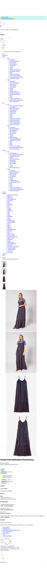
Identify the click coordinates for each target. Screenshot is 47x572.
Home (4, 257)
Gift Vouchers (13, 65)
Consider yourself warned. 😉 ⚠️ (7, 18)
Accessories (12, 59)
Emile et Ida (10, 205)
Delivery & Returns (7, 477)
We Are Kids (10, 252)
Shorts (11, 97)
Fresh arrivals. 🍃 (5, 17)
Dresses (11, 90)
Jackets (11, 67)
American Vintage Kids (12, 195)
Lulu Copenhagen (11, 222)
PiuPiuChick (9, 239)
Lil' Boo (8, 223)
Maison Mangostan (11, 229)
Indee (8, 212)
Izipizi (8, 213)
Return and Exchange (7, 531)
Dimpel (9, 203)
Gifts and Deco (13, 62)
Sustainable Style (6, 528)
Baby (4, 57)
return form (14, 525)
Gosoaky (9, 207)
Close (1, 38)
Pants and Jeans (13, 64)
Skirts (11, 141)
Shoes (11, 72)
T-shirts (11, 166)
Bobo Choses (10, 197)
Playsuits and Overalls (14, 71)
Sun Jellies (9, 245)
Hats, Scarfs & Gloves (14, 78)
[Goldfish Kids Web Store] (2, 24)
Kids (4, 103)
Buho (8, 202)
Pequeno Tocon (10, 238)
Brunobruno (10, 200)
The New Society (11, 249)
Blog (4, 255)
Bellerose (9, 196)
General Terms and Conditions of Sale (11, 530)
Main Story (9, 228)
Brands (4, 193)
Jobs (4, 534)
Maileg (8, 226)
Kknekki (9, 219)
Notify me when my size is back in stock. (9, 464)
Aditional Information (7, 475)
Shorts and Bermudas (14, 74)
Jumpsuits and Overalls (15, 140)
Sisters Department (11, 243)
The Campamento (11, 248)
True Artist (9, 251)
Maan (8, 225)
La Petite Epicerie (11, 220)
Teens (4, 150)
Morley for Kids (10, 233)
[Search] (11, 37)
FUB (8, 206)
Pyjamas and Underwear (15, 69)
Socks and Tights (13, 91)
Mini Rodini (9, 230)
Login (4, 45)
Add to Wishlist (3, 473)
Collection (5, 55)
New (4, 54)
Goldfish (9, 209)
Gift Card (5, 253)
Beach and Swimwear (14, 61)
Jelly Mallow (10, 216)
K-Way (8, 218)
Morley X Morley (11, 235)
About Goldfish (6, 527)
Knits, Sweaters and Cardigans (16, 77)
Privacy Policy (6, 533)
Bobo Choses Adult (11, 199)
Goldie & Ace (10, 210)
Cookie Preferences (7, 536)
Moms (4, 192)
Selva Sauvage (10, 242)
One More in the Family (12, 236)
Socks (11, 68)
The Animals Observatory (13, 246)
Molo (8, 232)
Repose (9, 241)
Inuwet (8, 215)
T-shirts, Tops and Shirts (15, 75)
